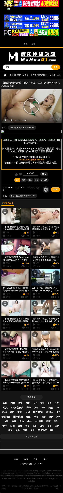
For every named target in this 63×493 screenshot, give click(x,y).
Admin (55, 190)
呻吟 (36, 416)
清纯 (36, 408)
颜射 (44, 417)
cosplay (42, 430)
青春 (27, 426)
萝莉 (58, 417)
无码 (27, 412)
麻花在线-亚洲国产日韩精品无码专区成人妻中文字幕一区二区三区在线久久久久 (5, 75)
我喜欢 (16, 174)
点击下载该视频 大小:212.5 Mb (22, 128)
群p (12, 412)
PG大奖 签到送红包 (38, 75)
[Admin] (46, 189)
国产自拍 (38, 412)
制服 (28, 403)
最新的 (13, 75)
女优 (32, 430)
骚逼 (51, 430)
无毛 (35, 403)
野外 (29, 407)
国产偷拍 (18, 416)
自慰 (14, 421)
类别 (19, 75)
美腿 (56, 421)
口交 (42, 425)
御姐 (42, 403)
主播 (20, 403)
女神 (4, 426)
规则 (45, 459)
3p (58, 408)
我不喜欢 (20, 174)
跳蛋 (49, 403)
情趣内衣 (6, 417)
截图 (30, 180)
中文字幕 (39, 421)
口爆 (25, 430)
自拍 (12, 426)
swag (4, 412)
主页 (16, 459)
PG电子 (52, 75)
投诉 (23, 180)
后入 (5, 407)
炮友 (48, 421)
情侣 (49, 426)
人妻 (6, 421)
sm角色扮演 (17, 407)
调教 (51, 417)
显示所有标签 (31, 436)
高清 (19, 412)
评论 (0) (44, 180)
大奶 (17, 430)
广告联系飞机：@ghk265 (32, 464)
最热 (21, 421)
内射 (12, 403)
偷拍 (58, 412)
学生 (29, 421)
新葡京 (25, 75)
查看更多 (31, 397)
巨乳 (20, 426)
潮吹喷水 (49, 412)
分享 (36, 180)
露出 (10, 430)
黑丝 (28, 416)
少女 (57, 403)
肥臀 (43, 408)
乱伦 (34, 426)
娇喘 (5, 403)
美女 (50, 407)
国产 (57, 425)
